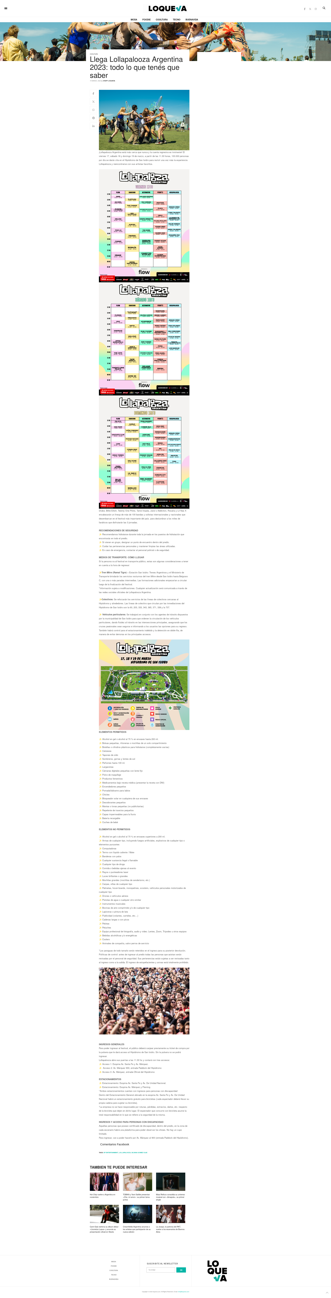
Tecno (176, 19)
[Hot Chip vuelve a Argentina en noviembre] (104, 1182)
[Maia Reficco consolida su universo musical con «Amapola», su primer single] (170, 1182)
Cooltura (162, 19)
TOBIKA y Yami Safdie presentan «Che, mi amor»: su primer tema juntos (136, 1197)
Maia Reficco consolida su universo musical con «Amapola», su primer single (170, 1197)
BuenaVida (192, 19)
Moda (134, 19)
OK (181, 1270)
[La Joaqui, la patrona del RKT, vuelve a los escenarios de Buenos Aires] (170, 1214)
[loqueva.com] (22, 8)
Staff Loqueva (109, 81)
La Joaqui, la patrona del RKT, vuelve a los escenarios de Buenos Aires (170, 1229)
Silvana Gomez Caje (139, 1152)
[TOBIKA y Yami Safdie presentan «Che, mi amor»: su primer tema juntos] (137, 1182)
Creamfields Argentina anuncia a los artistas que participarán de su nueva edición (137, 1229)
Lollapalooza (125, 1152)
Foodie (146, 19)
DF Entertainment (111, 1152)
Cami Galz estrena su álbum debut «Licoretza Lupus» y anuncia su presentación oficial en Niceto (104, 1229)
